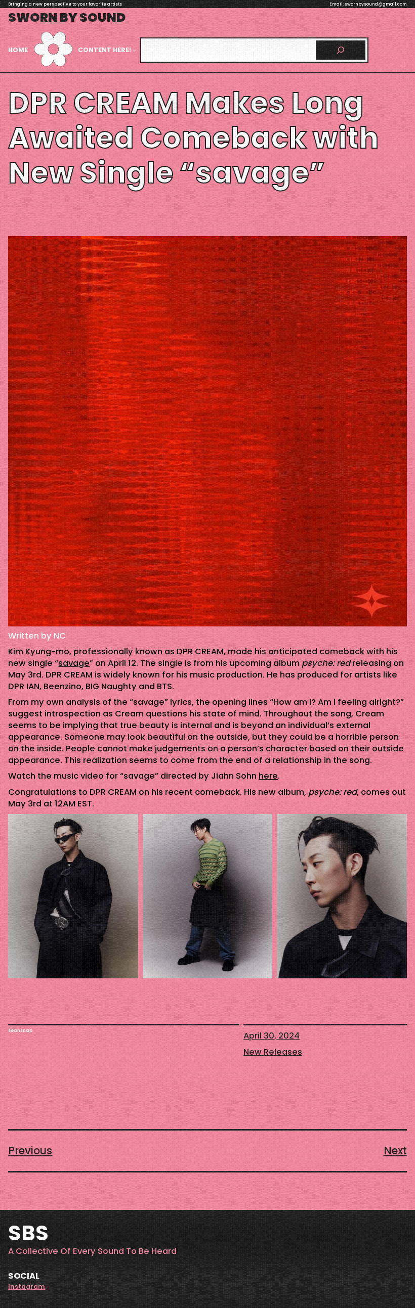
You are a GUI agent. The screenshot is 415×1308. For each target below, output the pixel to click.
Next (395, 1150)
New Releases (272, 1052)
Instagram (26, 1286)
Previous (30, 1150)
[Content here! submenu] (134, 50)
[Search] (340, 50)
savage (74, 663)
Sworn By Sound (67, 17)
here (268, 776)
